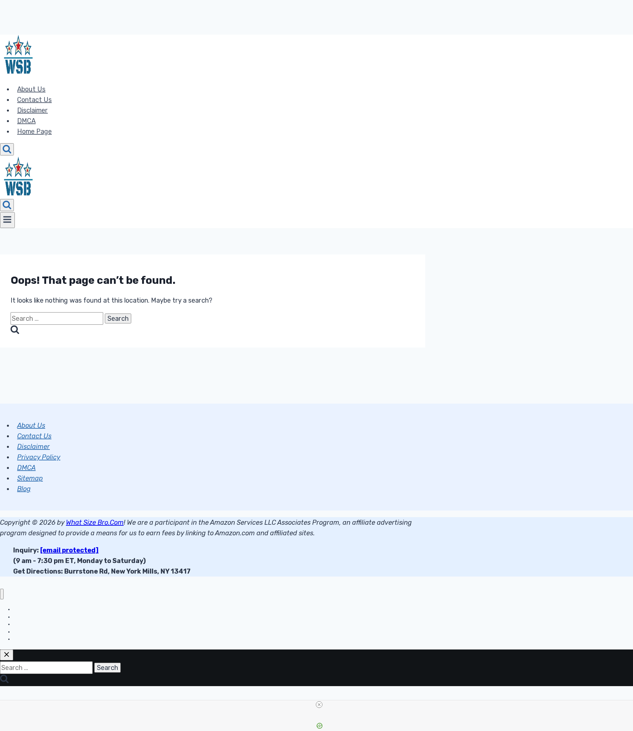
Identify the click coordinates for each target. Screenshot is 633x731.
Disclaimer (32, 110)
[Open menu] (7, 220)
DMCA (26, 121)
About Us (31, 89)
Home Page (34, 131)
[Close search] (6, 654)
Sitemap (30, 478)
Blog (24, 489)
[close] (319, 704)
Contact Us (34, 100)
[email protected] (69, 550)
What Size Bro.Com (95, 522)
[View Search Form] (7, 149)
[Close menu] (2, 594)
